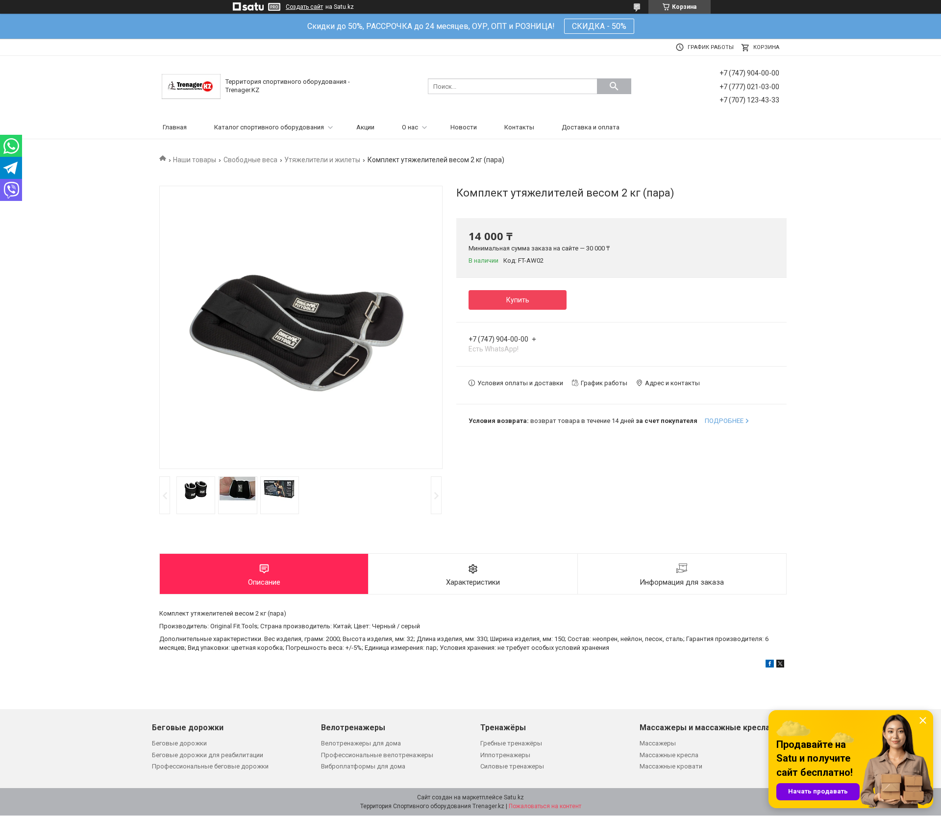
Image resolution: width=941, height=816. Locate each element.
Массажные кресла (669, 755)
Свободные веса (250, 160)
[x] (780, 665)
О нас (410, 127)
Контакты (519, 127)
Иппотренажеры (505, 755)
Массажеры (658, 743)
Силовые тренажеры (512, 766)
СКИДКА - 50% (599, 26)
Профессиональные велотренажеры (377, 755)
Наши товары (194, 160)
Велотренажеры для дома (361, 743)
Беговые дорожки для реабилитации (207, 755)
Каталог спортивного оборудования (269, 127)
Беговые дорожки (179, 743)
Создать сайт (304, 6)
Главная (175, 127)
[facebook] (770, 665)
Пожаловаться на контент (545, 806)
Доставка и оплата (590, 127)
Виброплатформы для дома (363, 766)
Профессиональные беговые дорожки (210, 766)
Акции (365, 127)
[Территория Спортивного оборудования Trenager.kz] (191, 86)
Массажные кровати (671, 766)
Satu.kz (514, 797)
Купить (517, 300)
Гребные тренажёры (511, 743)
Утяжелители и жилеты (322, 160)
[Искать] (614, 86)
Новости (463, 127)
